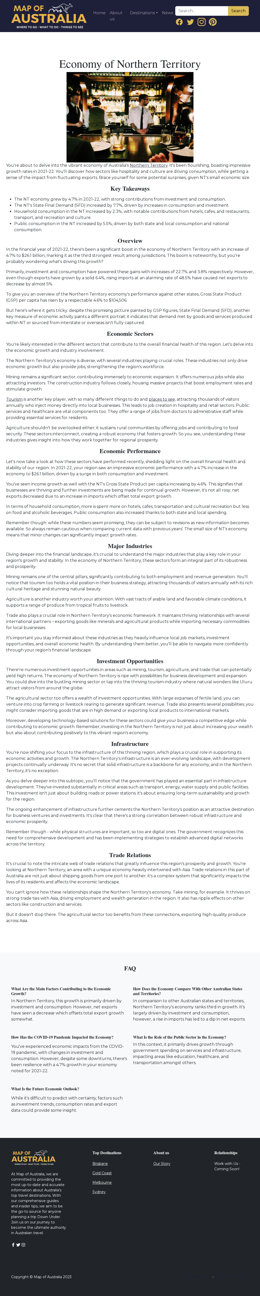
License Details (197, 1277)
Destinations (142, 12)
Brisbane (100, 1163)
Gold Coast (102, 1173)
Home (99, 12)
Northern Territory (149, 165)
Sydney (99, 1192)
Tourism (14, 399)
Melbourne (102, 1182)
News (167, 12)
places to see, (162, 399)
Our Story (161, 1163)
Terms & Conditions (232, 1277)
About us (116, 15)
